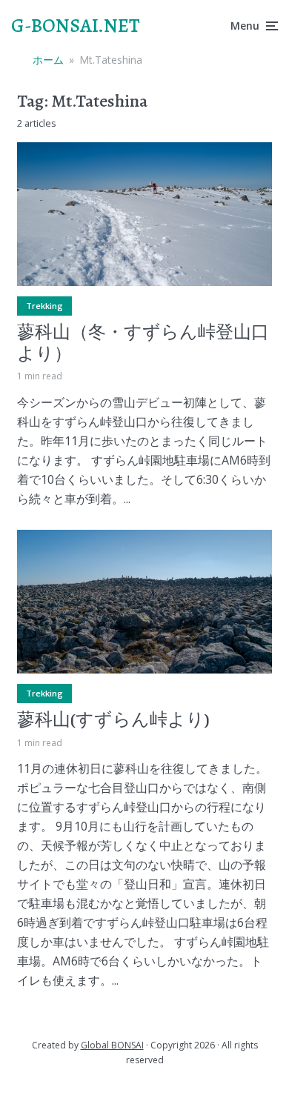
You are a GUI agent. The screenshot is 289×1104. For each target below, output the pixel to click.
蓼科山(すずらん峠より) (113, 720)
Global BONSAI (112, 1045)
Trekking (44, 305)
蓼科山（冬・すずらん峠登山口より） (143, 343)
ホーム (48, 60)
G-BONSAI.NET (75, 26)
